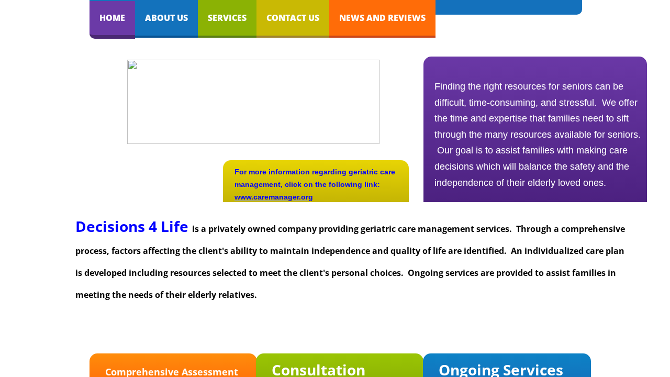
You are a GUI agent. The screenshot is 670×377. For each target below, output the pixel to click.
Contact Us (292, 18)
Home (112, 18)
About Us (166, 18)
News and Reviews (382, 18)
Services (227, 18)
